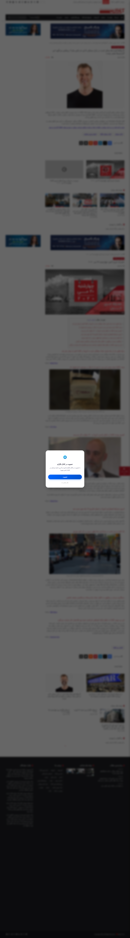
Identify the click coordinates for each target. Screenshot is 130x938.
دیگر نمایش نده (65, 482)
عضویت (65, 477)
